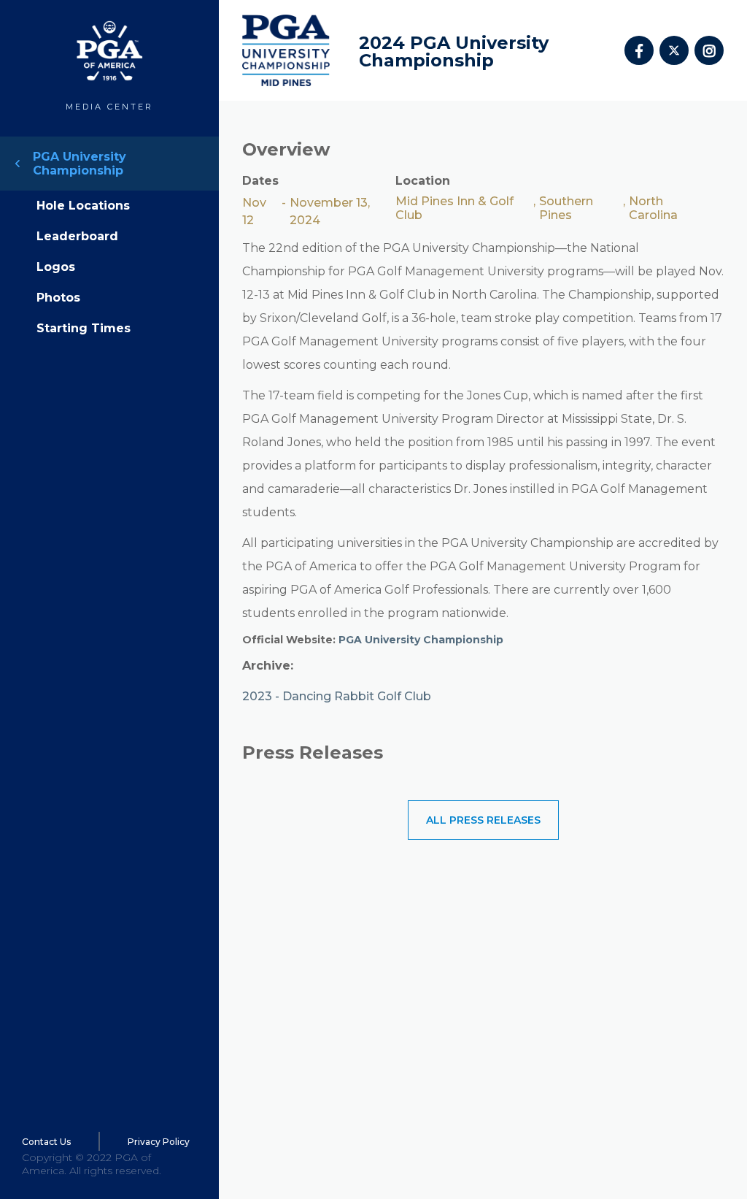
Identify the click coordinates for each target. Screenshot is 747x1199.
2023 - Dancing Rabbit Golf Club (336, 696)
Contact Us (46, 1141)
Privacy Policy (159, 1141)
